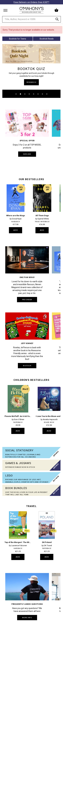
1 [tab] (16, 94)
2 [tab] (20, 94)
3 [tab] (24, 94)
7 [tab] (42, 94)
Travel (31, 506)
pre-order (27, 300)
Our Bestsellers (31, 179)
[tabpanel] (31, 71)
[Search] (57, 19)
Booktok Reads (47, 39)
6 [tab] (38, 94)
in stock (27, 366)
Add (15, 230)
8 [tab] (46, 94)
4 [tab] (29, 94)
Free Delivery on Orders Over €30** (31, 2)
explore (27, 154)
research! (31, 82)
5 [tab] (33, 94)
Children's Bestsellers (31, 379)
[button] (57, 10)
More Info (27, 618)
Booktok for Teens (17, 39)
